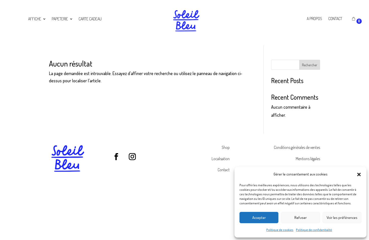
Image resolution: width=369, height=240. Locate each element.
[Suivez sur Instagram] (132, 157)
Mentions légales (308, 158)
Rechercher (309, 65)
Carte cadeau (90, 19)
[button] (358, 174)
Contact (224, 169)
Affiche (34, 19)
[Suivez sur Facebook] (116, 157)
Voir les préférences (342, 217)
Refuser (300, 217)
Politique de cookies (279, 230)
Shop (226, 147)
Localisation (221, 158)
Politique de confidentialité (314, 230)
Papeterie (60, 19)
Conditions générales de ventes (297, 147)
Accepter (259, 217)
